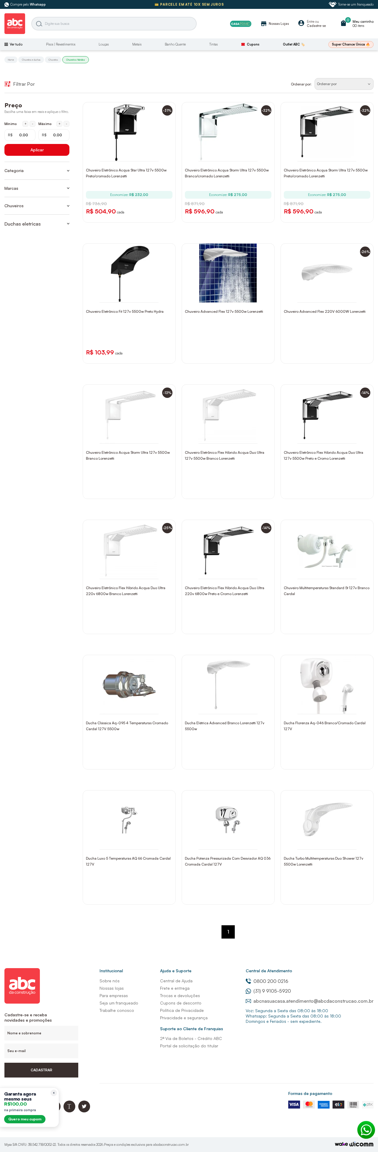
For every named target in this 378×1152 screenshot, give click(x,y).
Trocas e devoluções (180, 995)
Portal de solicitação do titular (189, 1045)
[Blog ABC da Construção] (69, 1110)
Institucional (111, 970)
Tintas (213, 44)
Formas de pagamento (310, 1093)
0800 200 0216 (270, 981)
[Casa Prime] (240, 24)
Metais (136, 44)
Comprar (133, 155)
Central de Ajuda (176, 980)
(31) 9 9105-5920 (272, 991)
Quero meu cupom (24, 1119)
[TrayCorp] (341, 1144)
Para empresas (114, 995)
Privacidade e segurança (184, 1017)
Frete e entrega (175, 988)
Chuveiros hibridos (75, 59)
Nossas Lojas (274, 23)
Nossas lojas (112, 988)
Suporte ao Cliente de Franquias (191, 1028)
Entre (310, 22)
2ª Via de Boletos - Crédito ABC (191, 1038)
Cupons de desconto (180, 1002)
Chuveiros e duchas (31, 59)
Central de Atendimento (269, 970)
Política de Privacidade (182, 1010)
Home (11, 59)
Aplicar (37, 149)
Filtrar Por (24, 84)
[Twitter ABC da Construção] (84, 1110)
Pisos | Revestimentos (60, 44)
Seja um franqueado (119, 1002)
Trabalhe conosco (117, 1010)
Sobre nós (110, 980)
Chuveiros (53, 59)
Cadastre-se (316, 26)
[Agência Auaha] (361, 1144)
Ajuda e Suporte (175, 970)
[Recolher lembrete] (53, 1093)
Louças (104, 44)
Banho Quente (175, 44)
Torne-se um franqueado (356, 4)
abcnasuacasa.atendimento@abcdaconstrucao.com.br (313, 1001)
